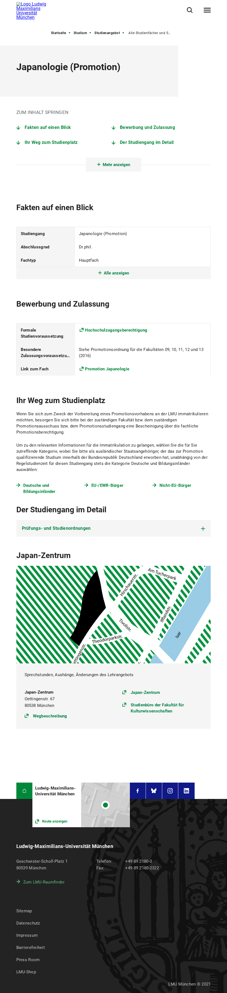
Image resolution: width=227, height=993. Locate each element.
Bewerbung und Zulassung (147, 127)
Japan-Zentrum (145, 692)
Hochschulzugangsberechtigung (116, 330)
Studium (80, 33)
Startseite (58, 33)
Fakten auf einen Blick (48, 127)
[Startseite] (24, 791)
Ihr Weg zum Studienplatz (51, 142)
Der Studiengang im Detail (147, 142)
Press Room (28, 959)
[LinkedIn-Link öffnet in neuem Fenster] (186, 791)
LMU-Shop (26, 971)
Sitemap (24, 910)
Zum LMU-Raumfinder (44, 882)
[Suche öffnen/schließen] (190, 10)
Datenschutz (28, 923)
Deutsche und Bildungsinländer (39, 488)
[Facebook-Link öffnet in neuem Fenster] (138, 791)
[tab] (113, 528)
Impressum (27, 935)
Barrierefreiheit (30, 947)
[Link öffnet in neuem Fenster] (81, 805)
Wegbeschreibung (50, 716)
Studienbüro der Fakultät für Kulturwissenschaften (157, 708)
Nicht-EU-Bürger (175, 485)
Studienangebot (107, 33)
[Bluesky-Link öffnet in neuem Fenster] (154, 791)
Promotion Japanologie (107, 368)
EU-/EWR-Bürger (107, 485)
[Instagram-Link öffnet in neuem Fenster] (170, 791)
